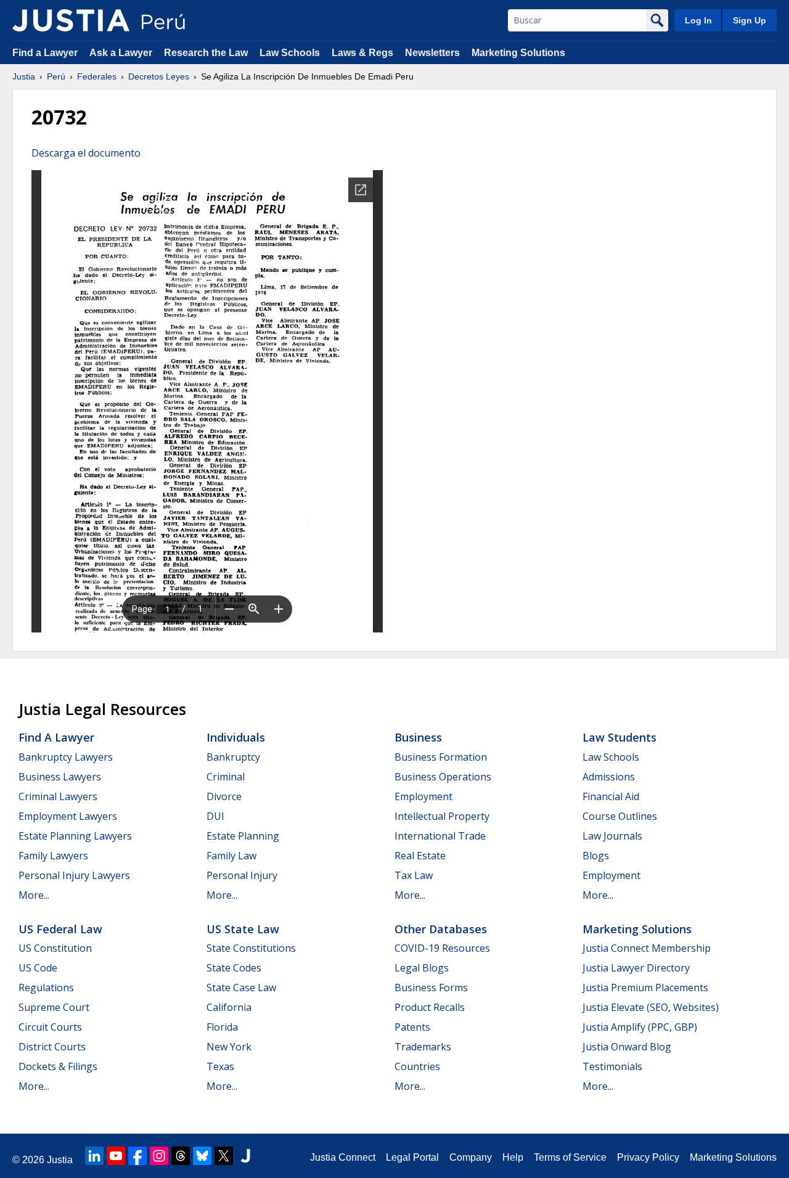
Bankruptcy (233, 757)
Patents (412, 1027)
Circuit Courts (50, 1027)
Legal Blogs (421, 968)
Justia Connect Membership (647, 948)
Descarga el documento (86, 153)
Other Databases (440, 929)
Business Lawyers (59, 776)
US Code (37, 968)
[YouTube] (116, 1156)
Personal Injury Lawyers (74, 875)
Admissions (609, 776)
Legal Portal (412, 1157)
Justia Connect (342, 1157)
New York (228, 1046)
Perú (56, 76)
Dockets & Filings (57, 1066)
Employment (423, 796)
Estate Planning (242, 836)
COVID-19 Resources (442, 948)
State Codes (233, 968)
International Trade (440, 836)
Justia (23, 76)
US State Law (242, 929)
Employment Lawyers (67, 816)
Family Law (231, 855)
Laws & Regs (362, 52)
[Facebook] (137, 1156)
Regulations (46, 987)
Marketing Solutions (518, 52)
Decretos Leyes (158, 76)
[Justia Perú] (70, 20)
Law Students (619, 737)
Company (470, 1157)
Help (512, 1157)
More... (33, 895)
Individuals (235, 737)
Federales (97, 76)
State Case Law (241, 987)
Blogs (596, 855)
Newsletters (432, 52)
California (228, 1007)
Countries (417, 1066)
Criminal (225, 776)
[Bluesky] (202, 1156)
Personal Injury (241, 875)
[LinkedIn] (94, 1156)
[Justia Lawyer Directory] (245, 1156)
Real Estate (420, 855)
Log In (698, 20)
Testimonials (612, 1066)
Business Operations (442, 776)
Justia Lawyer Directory (636, 968)
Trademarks (422, 1046)
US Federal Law (60, 929)
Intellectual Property (441, 816)
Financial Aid (611, 796)
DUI (215, 816)
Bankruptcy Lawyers (65, 757)
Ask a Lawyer (122, 52)
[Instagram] (159, 1156)
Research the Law (206, 52)
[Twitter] (224, 1156)
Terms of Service (570, 1157)
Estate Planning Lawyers (75, 836)
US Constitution (55, 948)
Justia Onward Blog (627, 1046)
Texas (220, 1066)
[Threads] (180, 1156)
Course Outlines (620, 816)
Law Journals (612, 836)
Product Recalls (429, 1007)
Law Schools (290, 52)
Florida (222, 1027)
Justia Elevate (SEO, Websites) (651, 1007)
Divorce (224, 796)
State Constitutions (251, 948)
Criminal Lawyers (57, 796)
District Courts (52, 1046)
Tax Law (413, 875)
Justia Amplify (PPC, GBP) (640, 1027)
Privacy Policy (648, 1157)
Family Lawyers (53, 855)
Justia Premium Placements (645, 987)
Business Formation (440, 757)
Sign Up (749, 20)
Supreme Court (53, 1007)
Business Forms (431, 987)
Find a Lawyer (45, 52)
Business (418, 737)
